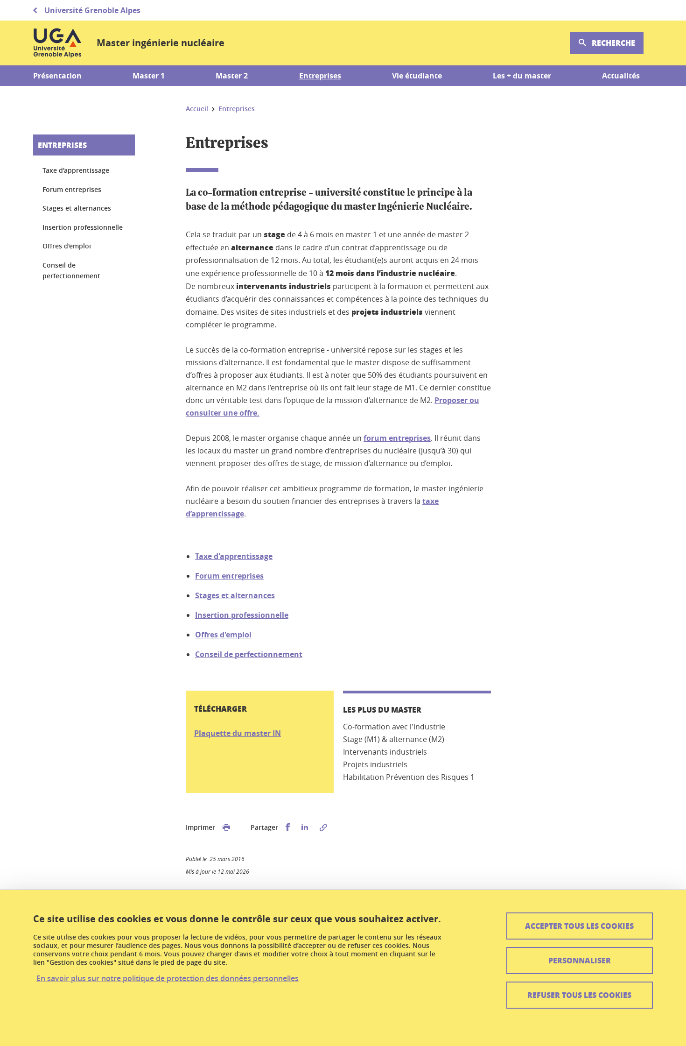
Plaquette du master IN (237, 733)
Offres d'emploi (223, 634)
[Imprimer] (226, 827)
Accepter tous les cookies (579, 925)
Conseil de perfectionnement (248, 654)
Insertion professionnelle (241, 615)
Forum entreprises (229, 576)
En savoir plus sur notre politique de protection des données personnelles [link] (167, 978)
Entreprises (62, 145)
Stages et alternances (235, 595)
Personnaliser (579, 960)
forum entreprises (397, 438)
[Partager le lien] (323, 827)
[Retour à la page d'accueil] (57, 43)
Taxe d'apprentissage (234, 556)
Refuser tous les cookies (579, 994)
